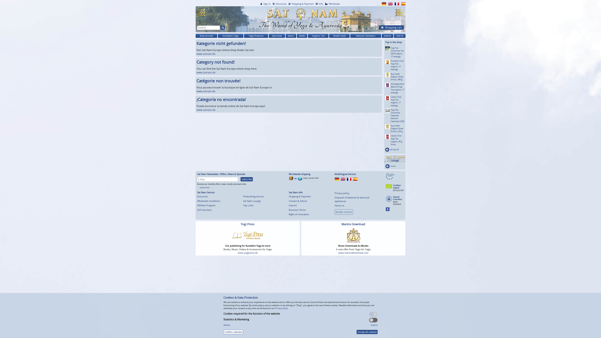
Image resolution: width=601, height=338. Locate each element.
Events (387, 35)
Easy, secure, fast (310, 178)
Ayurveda (277, 35)
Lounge (395, 160)
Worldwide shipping (299, 174)
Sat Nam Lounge (252, 200)
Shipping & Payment (303, 3)
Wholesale (334, 3)
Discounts (281, 3)
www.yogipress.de (248, 252)
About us (339, 205)
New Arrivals (206, 35)
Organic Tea (318, 35)
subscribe (246, 179)
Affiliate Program (206, 205)
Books (302, 35)
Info (321, 3)
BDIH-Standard (397, 203)
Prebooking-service (253, 196)
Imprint (293, 205)
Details (226, 325)
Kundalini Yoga (231, 35)
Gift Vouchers (204, 209)
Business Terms (297, 209)
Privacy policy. (281, 308)
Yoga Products (256, 35)
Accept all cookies (367, 331)
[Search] (223, 28)
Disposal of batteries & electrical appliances (352, 199)
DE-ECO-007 (398, 190)
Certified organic (397, 186)
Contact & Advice (298, 200)
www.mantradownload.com (353, 252)
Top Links (248, 205)
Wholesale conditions (208, 200)
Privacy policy (342, 193)
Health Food (339, 35)
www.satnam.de (206, 54)
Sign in (267, 3)
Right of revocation (299, 214)
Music (291, 35)
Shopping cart (393, 27)
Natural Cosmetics (365, 35)
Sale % (399, 35)
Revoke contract (344, 211)
